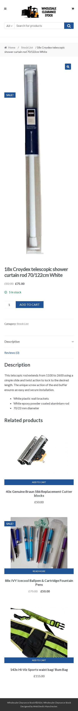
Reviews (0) (11, 352)
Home (11, 47)
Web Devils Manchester (45, 706)
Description (12, 341)
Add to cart (30, 304)
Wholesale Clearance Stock (57, 702)
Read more (39, 571)
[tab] (39, 341)
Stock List (27, 47)
